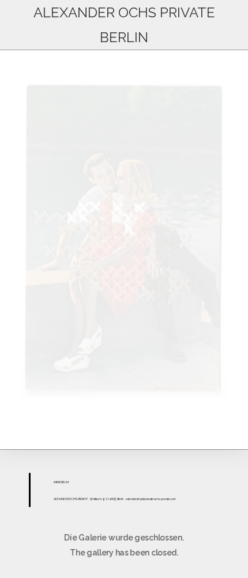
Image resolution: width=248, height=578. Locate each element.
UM (66, 482)
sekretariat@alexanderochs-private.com (151, 499)
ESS (61, 482)
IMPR (56, 482)
